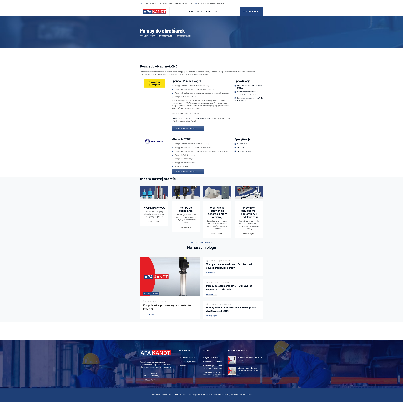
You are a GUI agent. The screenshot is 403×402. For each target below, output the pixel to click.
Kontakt (217, 11)
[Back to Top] (398, 398)
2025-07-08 (241, 363)
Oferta (199, 11)
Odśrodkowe (242, 144)
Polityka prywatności (188, 361)
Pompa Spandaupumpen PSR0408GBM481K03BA (191, 118)
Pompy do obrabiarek (185, 209)
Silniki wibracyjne (244, 151)
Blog (208, 11)
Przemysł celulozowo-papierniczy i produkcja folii (249, 212)
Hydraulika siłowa (154, 207)
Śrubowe (240, 147)
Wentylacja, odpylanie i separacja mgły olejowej (217, 212)
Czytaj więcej (154, 222)
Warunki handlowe (187, 357)
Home (191, 11)
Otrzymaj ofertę (250, 11)
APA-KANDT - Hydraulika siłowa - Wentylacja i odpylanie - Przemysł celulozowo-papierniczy (197, 394)
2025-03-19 (241, 373)
